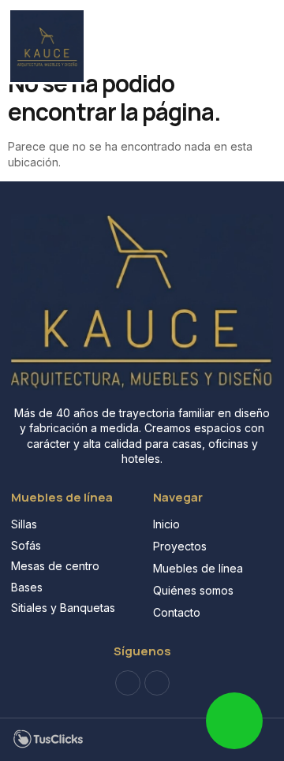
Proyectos (180, 546)
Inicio (166, 524)
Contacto (176, 612)
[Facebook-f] (127, 683)
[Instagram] (157, 683)
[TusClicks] (48, 745)
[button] (241, 31)
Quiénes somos (193, 590)
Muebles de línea (198, 568)
